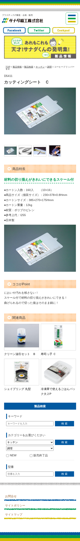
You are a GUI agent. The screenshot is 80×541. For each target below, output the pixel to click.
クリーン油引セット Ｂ (20, 354)
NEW (13, 455)
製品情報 (17, 67)
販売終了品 (40, 455)
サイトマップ (13, 514)
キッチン (40, 67)
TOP (8, 67)
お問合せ (11, 496)
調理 (49, 67)
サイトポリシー (15, 505)
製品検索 (28, 67)
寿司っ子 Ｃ (48, 354)
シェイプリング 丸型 (17, 389)
